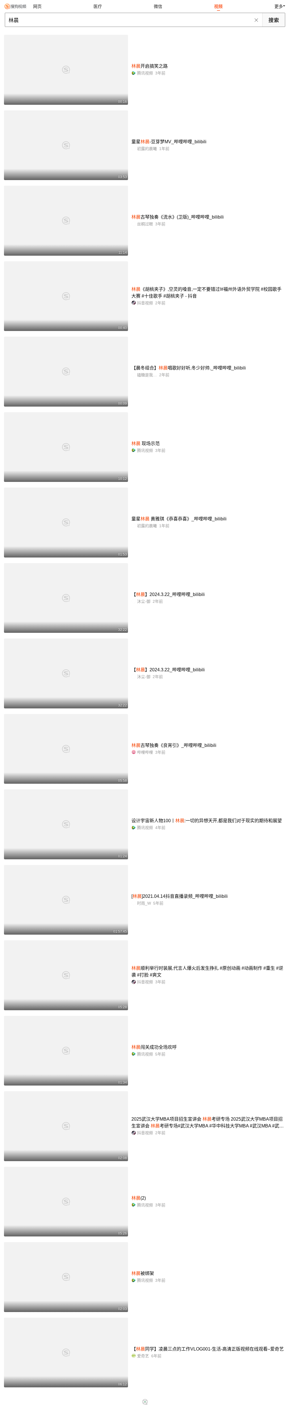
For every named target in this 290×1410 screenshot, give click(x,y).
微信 (158, 6)
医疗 (97, 6)
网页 (37, 6)
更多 (278, 6)
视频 (218, 6)
